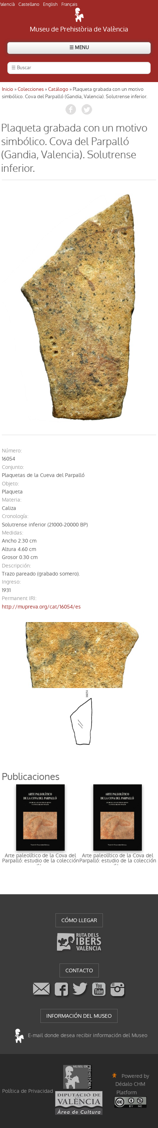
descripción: (16, 565)
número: (12, 450)
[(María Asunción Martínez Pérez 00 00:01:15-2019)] (79, 307)
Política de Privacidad (27, 1091)
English (50, 4)
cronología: (15, 516)
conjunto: (13, 467)
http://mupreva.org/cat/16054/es (41, 606)
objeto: (10, 483)
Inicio (7, 89)
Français (69, 4)
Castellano (28, 4)
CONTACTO (79, 970)
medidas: (12, 532)
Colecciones (31, 89)
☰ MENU (79, 47)
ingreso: (11, 581)
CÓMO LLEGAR (79, 920)
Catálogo (58, 89)
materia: (11, 499)
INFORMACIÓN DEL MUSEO (79, 1016)
